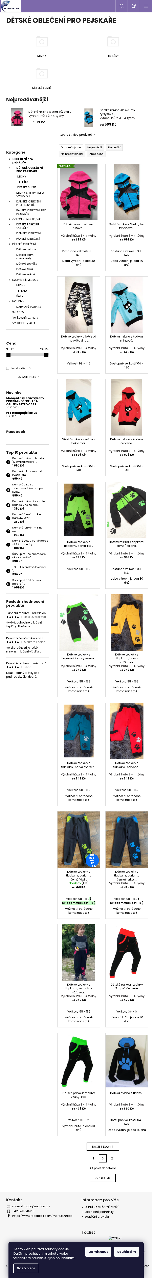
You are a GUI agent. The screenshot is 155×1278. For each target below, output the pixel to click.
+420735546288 (23, 1211)
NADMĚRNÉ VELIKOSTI (26, 280)
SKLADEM (18, 312)
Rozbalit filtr (26, 377)
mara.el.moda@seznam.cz (31, 1206)
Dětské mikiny (26, 249)
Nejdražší (114, 147)
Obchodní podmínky (99, 1212)
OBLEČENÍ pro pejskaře (22, 160)
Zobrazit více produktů (76, 135)
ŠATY (19, 296)
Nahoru (104, 1178)
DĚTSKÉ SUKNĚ (26, 187)
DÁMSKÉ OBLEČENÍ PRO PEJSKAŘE (28, 203)
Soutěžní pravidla (97, 1217)
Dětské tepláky (26, 264)
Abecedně (96, 154)
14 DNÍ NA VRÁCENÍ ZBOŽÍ (101, 1207)
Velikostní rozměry (25, 318)
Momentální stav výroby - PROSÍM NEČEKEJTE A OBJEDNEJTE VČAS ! (26, 401)
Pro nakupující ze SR (21, 412)
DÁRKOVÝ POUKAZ (28, 307)
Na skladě (21, 368)
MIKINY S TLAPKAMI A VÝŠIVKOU (30, 194)
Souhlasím (126, 1251)
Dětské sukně (25, 274)
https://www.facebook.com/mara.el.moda (42, 1216)
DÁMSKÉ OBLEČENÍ (28, 233)
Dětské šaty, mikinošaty (25, 256)
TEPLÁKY (23, 182)
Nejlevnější (94, 147)
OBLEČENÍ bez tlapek (26, 219)
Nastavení (26, 1268)
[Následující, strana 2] (103, 1158)
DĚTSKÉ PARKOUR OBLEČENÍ (28, 226)
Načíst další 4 (102, 1147)
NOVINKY (18, 301)
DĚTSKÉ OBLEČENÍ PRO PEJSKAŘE (29, 169)
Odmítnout (98, 1251)
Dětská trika (24, 269)
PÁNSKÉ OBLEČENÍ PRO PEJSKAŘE (31, 212)
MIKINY (21, 176)
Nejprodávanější (72, 154)
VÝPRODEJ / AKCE (24, 323)
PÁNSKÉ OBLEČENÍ (28, 239)
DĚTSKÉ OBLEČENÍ (24, 244)
